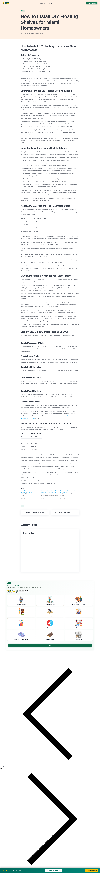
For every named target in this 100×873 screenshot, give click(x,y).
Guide (22, 10)
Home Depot (53, 194)
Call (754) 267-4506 (54, 870)
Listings (50, 3)
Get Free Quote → (92, 870)
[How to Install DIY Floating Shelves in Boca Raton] (70, 494)
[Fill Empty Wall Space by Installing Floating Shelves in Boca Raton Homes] (50, 495)
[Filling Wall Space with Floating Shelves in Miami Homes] (31, 494)
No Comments (39, 33)
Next (50, 645)
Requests (42, 3)
